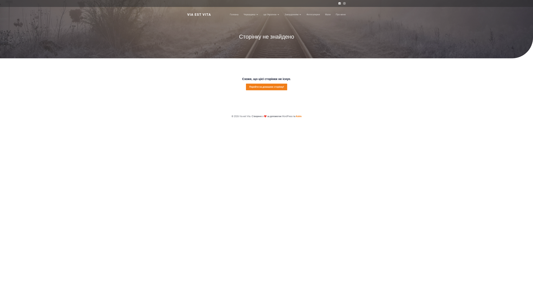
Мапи (328, 14)
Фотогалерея (313, 14)
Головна (234, 14)
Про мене (341, 14)
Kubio (299, 116)
